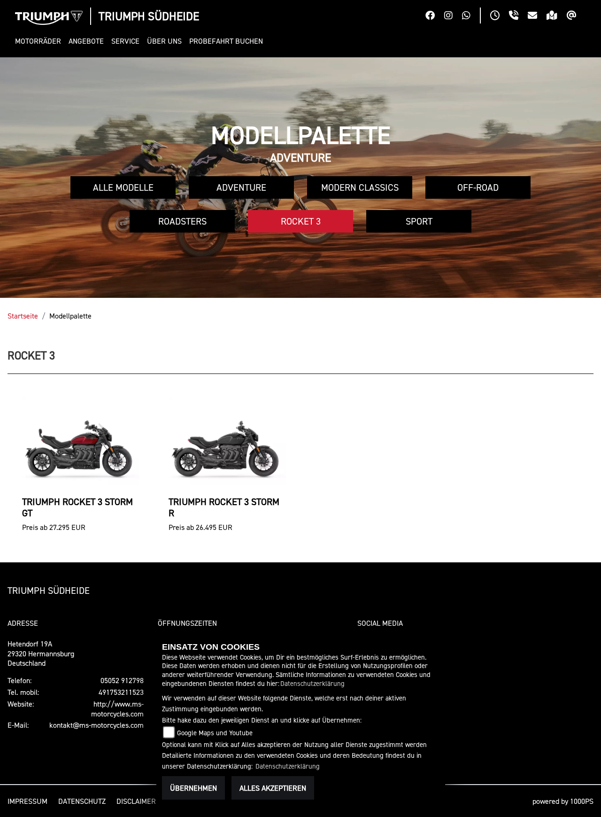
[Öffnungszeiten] (499, 16)
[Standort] (557, 16)
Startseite (23, 315)
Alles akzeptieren (272, 788)
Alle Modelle (123, 187)
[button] (40, 41)
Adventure (241, 187)
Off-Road (478, 187)
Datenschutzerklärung (312, 683)
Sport (419, 221)
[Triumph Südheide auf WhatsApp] (471, 16)
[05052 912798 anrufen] (518, 16)
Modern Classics (360, 187)
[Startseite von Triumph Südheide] (49, 18)
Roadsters (182, 221)
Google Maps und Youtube (215, 733)
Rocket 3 (301, 221)
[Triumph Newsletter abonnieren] (576, 16)
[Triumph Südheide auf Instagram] (453, 16)
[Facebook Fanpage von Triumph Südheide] (434, 16)
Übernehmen (193, 788)
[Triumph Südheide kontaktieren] (537, 16)
